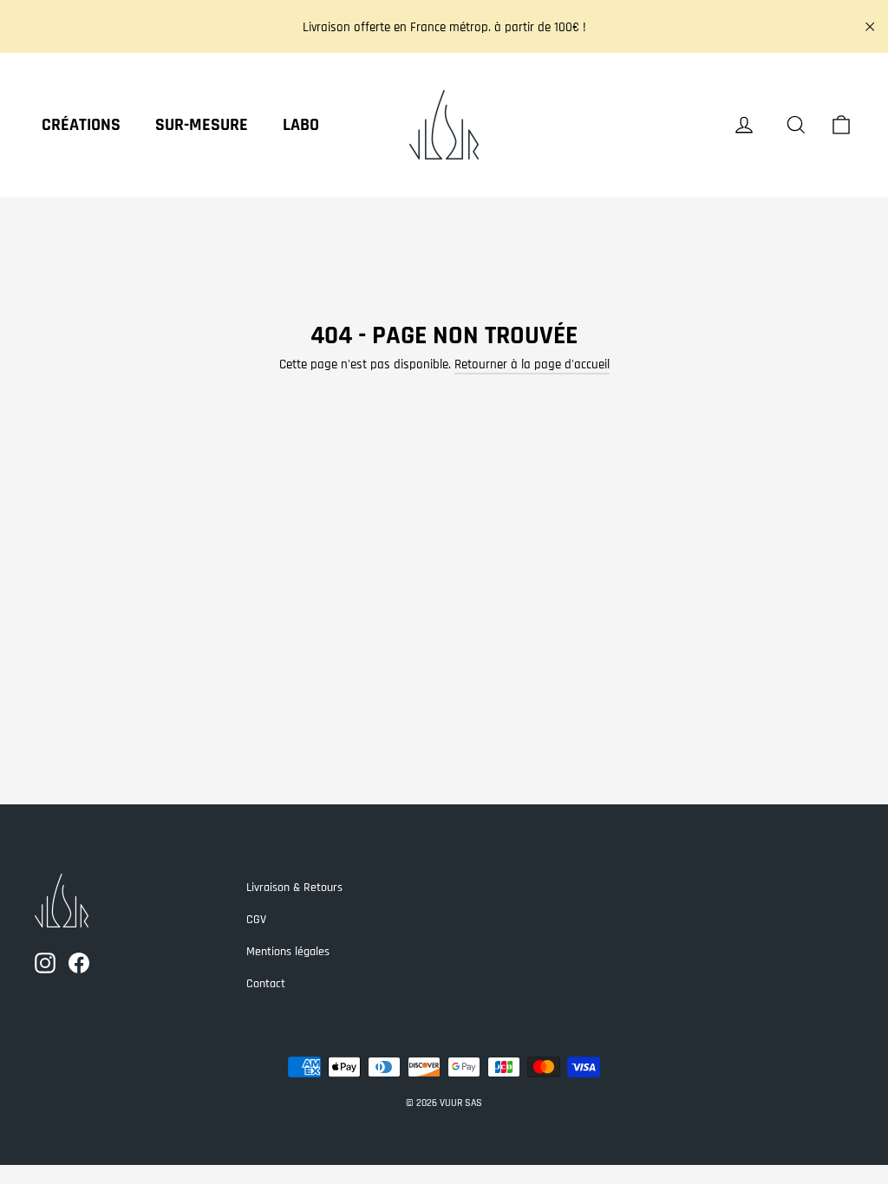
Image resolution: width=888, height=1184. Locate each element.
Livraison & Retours (294, 887)
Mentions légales (288, 952)
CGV (256, 919)
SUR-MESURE (201, 125)
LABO (301, 125)
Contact (265, 984)
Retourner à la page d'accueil (532, 364)
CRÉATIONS (81, 125)
